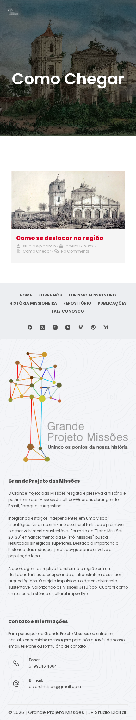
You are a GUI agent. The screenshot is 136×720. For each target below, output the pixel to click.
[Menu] (125, 11)
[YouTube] (67, 327)
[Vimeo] (80, 327)
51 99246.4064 (43, 666)
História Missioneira (33, 303)
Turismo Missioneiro (92, 295)
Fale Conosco (68, 311)
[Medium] (105, 327)
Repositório (77, 303)
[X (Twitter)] (42, 327)
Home (26, 295)
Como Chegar (37, 251)
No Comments (75, 251)
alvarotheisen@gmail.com (55, 686)
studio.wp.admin (39, 246)
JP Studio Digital (107, 712)
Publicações (112, 303)
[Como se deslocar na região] (68, 200)
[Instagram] (55, 327)
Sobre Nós (50, 295)
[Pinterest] (93, 327)
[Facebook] (30, 327)
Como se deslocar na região (59, 238)
